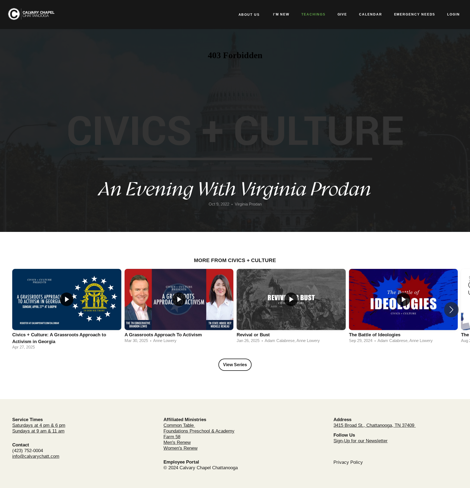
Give (342, 14)
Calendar (370, 14)
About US (250, 15)
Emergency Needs (414, 14)
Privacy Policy (348, 462)
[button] (451, 310)
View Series (235, 364)
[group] (66, 310)
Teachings (313, 14)
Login (453, 14)
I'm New (281, 14)
